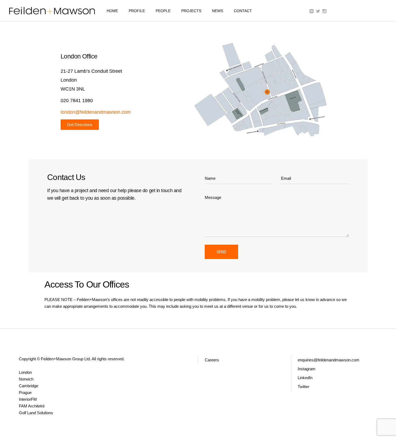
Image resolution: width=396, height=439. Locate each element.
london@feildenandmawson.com (96, 112)
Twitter (303, 386)
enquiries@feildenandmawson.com (328, 360)
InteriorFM (28, 399)
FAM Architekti (31, 406)
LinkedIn (305, 377)
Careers (212, 360)
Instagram (306, 369)
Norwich (26, 379)
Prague (25, 392)
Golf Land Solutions (36, 412)
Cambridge (28, 385)
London (25, 372)
